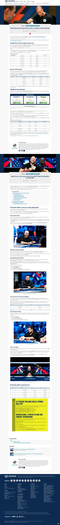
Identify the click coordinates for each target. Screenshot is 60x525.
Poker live (21, 1)
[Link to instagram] (21, 150)
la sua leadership (21, 217)
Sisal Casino (32, 489)
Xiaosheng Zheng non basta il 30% (18, 196)
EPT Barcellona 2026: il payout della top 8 (18, 201)
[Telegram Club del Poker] (25, 480)
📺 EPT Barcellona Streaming (9, 3)
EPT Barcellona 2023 (19, 132)
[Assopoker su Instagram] (11, 480)
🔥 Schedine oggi (33, 3)
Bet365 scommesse (20, 496)
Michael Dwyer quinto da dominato (18, 195)
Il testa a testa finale (16, 199)
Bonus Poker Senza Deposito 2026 (48, 488)
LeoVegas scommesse (20, 499)
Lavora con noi (6, 487)
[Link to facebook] (19, 150)
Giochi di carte (6, 498)
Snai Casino (32, 491)
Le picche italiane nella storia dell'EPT (17, 202)
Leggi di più (30, 472)
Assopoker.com (20, 475)
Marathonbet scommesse (21, 508)
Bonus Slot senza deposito (47, 498)
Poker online (17, 1)
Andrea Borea (15, 148)
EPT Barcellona (29, 25)
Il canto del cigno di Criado (17, 198)
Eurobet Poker (19, 491)
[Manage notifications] (58, 523)
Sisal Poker (19, 486)
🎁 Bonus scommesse (21, 3)
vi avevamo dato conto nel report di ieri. (39, 37)
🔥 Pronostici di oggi (38, 3)
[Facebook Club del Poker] (28, 480)
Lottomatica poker (20, 490)
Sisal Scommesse (20, 498)
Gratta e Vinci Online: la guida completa (49, 501)
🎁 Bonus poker (16, 3)
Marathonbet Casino (33, 497)
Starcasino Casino (33, 495)
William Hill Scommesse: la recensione (23, 507)
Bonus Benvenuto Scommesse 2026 (48, 490)
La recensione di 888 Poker (21, 488)
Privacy (5, 486)
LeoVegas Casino (33, 493)
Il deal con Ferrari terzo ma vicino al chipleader (20, 197)
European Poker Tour (36, 25)
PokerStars (19, 485)
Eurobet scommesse (20, 497)
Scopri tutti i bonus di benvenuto (29, 106)
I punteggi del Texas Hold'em (8, 493)
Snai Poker (19, 487)
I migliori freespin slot (47, 500)
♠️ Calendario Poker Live (46, 3)
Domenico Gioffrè (17, 450)
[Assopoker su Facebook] (22, 480)
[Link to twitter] (24, 150)
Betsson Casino (33, 485)
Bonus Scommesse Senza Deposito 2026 (49, 491)
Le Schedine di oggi (7, 497)
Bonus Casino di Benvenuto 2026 (48, 485)
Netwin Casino (33, 487)
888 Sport (19, 502)
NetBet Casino (33, 492)
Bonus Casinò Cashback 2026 (48, 492)
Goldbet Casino (33, 490)
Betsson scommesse (20, 495)
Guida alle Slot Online (47, 497)
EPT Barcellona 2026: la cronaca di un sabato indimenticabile (20, 193)
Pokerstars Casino (33, 488)
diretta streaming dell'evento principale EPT (42, 133)
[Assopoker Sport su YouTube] (36, 480)
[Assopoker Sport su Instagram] (31, 480)
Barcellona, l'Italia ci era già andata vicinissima (20, 203)
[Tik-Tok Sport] (39, 480)
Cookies (6, 485)
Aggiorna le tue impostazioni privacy (9, 488)
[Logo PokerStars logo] (30, 34)
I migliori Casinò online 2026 (47, 487)
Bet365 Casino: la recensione (35, 486)
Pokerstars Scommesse (21, 501)
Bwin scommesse (20, 506)
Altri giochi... (33, 1)
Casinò (25, 1)
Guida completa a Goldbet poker (22, 489)
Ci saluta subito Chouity (17, 194)
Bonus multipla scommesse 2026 (48, 495)
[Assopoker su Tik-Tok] (17, 480)
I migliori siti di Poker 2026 (47, 489)
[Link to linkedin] (22, 150)
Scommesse (28, 1)
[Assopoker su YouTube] (14, 480)
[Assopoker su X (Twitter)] (20, 480)
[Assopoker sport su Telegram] (33, 480)
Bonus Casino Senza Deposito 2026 (48, 486)
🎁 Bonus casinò (27, 3)
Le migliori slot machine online (48, 499)
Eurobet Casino (33, 494)
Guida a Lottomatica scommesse (22, 500)
